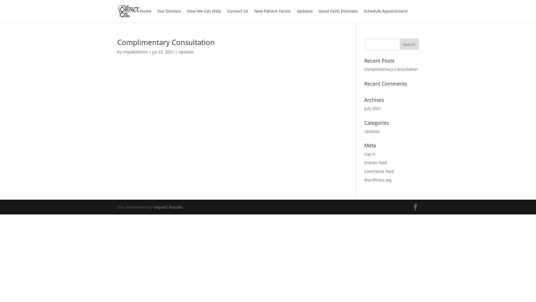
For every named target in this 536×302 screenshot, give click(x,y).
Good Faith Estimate (338, 11)
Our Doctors (169, 11)
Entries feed (375, 162)
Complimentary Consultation (166, 42)
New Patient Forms (272, 11)
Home (145, 11)
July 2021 (372, 108)
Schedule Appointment (386, 11)
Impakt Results (168, 207)
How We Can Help (204, 11)
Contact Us (237, 11)
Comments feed (379, 171)
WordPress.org (378, 180)
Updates (305, 11)
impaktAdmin (135, 52)
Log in (369, 154)
